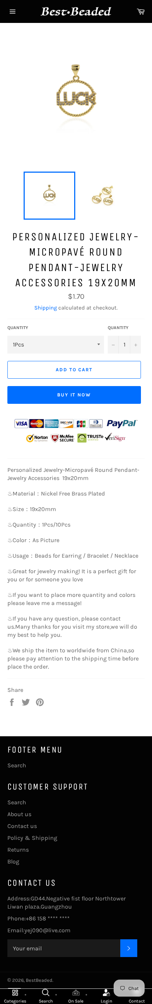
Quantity (17, 327)
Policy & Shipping (32, 837)
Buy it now (74, 395)
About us (19, 814)
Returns (18, 849)
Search (16, 765)
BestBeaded (39, 980)
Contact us (22, 825)
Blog (13, 861)
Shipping (45, 307)
